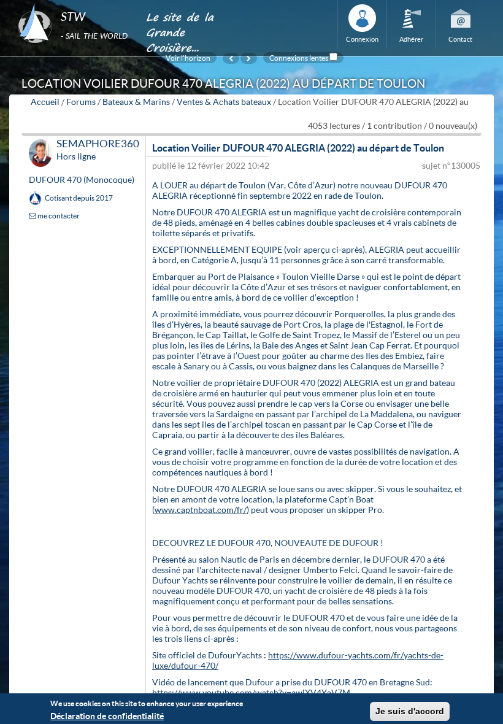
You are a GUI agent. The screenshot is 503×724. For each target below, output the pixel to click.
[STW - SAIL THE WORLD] (74, 3)
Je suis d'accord (409, 711)
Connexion (362, 39)
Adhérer (411, 39)
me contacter (58, 215)
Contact (460, 39)
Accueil (45, 101)
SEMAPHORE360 (97, 143)
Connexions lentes (298, 57)
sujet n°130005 (451, 165)
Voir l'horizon (188, 57)
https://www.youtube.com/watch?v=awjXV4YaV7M (251, 692)
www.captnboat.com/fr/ (201, 509)
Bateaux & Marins (136, 101)
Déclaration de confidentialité (107, 716)
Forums (81, 101)
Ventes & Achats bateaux (224, 101)
